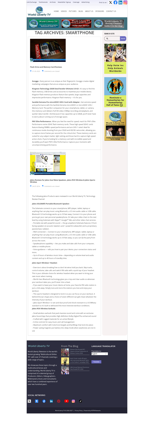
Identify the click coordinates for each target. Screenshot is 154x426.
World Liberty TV (60, 410)
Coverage (76, 2)
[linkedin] (51, 401)
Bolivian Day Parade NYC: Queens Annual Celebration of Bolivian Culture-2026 (79, 351)
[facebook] (44, 401)
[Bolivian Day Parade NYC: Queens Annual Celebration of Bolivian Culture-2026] (65, 352)
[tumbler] (36, 401)
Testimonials (43, 2)
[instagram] (73, 401)
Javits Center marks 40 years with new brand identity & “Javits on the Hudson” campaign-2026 (79, 360)
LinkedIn (120, 2)
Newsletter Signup (64, 2)
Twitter (111, 2)
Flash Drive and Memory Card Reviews (46, 67)
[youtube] (66, 401)
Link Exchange (32, 2)
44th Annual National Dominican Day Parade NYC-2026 (79, 368)
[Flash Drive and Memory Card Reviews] (48, 50)
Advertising (85, 2)
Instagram (125, 2)
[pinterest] (58, 401)
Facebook (115, 2)
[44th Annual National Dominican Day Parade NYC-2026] (65, 370)
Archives (53, 2)
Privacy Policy (79, 410)
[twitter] (29, 401)
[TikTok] (80, 401)
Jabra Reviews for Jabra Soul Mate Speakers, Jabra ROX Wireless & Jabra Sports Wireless (62, 181)
